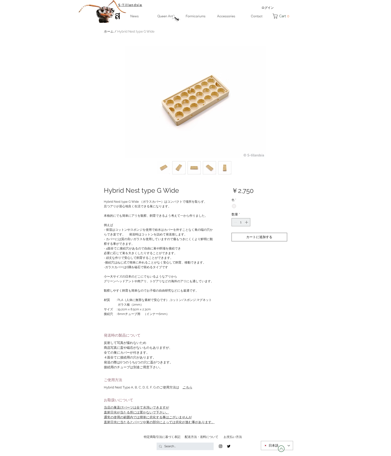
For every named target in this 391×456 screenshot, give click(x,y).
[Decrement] (235, 222)
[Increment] (247, 222)
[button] (282, 16)
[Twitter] (228, 446)
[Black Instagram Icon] (220, 446)
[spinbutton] (241, 222)
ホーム (109, 31)
